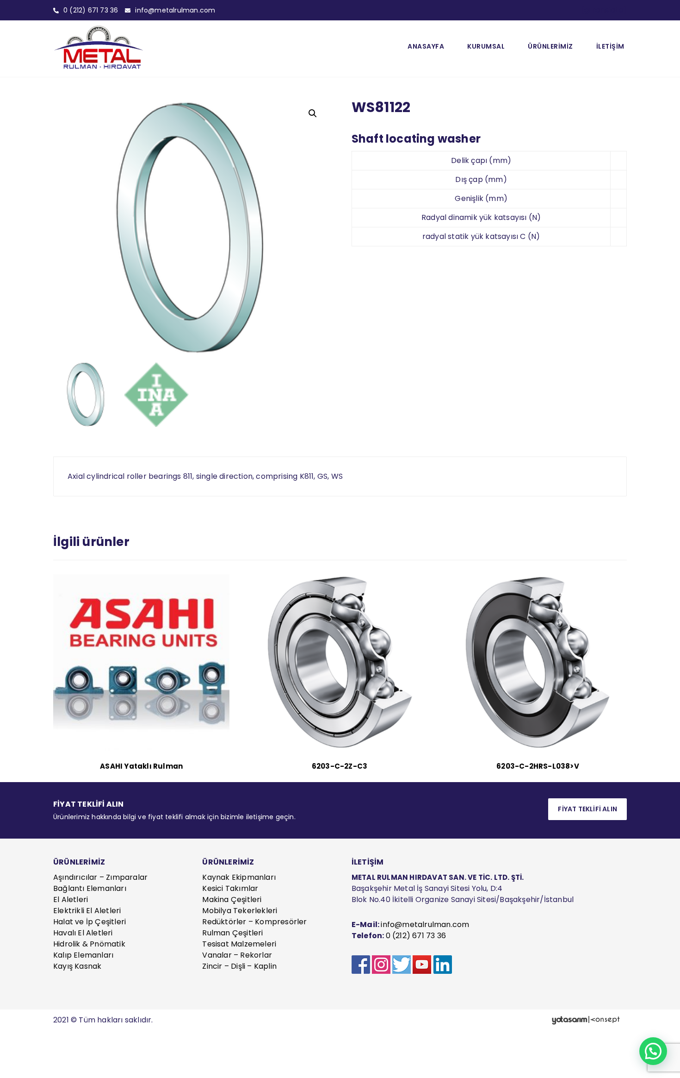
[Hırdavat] (99, 47)
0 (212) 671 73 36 (416, 935)
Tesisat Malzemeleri (239, 944)
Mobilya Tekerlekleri (239, 910)
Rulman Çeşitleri (232, 933)
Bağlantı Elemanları (89, 888)
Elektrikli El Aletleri (87, 910)
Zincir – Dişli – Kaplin (239, 966)
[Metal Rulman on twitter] (401, 964)
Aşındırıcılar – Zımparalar (100, 877)
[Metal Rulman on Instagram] (381, 964)
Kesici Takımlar (230, 888)
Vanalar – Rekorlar (237, 955)
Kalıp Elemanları (83, 955)
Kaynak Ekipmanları (239, 877)
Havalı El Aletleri (83, 933)
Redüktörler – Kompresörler (254, 921)
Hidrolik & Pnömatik (89, 944)
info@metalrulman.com (425, 924)
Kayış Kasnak (77, 966)
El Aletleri (70, 899)
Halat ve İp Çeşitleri (89, 921)
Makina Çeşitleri (231, 899)
